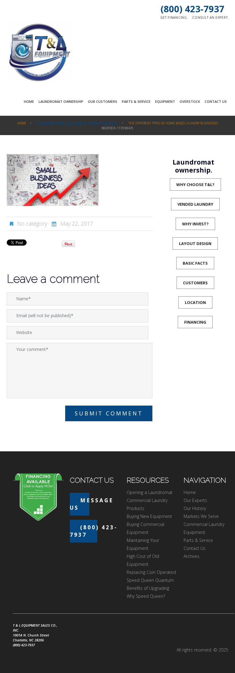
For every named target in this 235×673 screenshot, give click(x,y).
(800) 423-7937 (192, 9)
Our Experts (195, 500)
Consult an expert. (210, 17)
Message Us (92, 504)
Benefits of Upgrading (148, 588)
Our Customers (102, 101)
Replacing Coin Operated (151, 572)
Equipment (165, 101)
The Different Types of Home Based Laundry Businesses (173, 123)
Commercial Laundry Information (76, 122)
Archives (192, 556)
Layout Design (195, 243)
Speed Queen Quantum (150, 580)
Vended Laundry (195, 204)
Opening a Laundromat (150, 492)
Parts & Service (136, 101)
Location (195, 302)
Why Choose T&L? (195, 184)
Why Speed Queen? (146, 596)
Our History (195, 508)
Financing (195, 322)
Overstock (190, 101)
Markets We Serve (201, 516)
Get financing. (174, 17)
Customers (195, 283)
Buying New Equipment (149, 516)
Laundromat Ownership (61, 101)
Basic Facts (195, 263)
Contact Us (216, 101)
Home (29, 101)
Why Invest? (195, 224)
